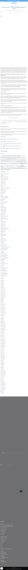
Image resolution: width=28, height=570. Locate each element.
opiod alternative (3, 231)
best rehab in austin (12, 158)
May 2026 (2, 284)
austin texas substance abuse (17, 157)
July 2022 (2, 349)
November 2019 (3, 371)
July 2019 (2, 377)
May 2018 (2, 391)
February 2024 (2, 322)
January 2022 (2, 357)
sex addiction (2, 252)
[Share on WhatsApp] (10, 117)
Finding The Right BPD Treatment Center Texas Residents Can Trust (11, 148)
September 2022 (3, 346)
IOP (1, 220)
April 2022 (2, 353)
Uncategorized (2, 269)
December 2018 (3, 384)
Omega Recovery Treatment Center (17, 10)
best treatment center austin (20, 158)
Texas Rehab (2, 262)
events (1, 200)
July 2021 (2, 360)
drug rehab (20, 120)
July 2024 (2, 315)
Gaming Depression (3, 210)
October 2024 (2, 311)
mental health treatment (15, 163)
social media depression (4, 255)
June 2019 (2, 378)
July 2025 (2, 298)
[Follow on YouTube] (5, 561)
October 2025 (2, 294)
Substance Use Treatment (4, 536)
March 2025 (2, 304)
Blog (1, 186)
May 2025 (2, 301)
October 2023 (2, 328)
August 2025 (2, 297)
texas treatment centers (4, 263)
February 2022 (2, 356)
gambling (2, 206)
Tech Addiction (21, 166)
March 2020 (2, 370)
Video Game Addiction (15, 168)
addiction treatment (17, 155)
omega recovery (23, 163)
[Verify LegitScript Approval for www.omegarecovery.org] (21, 491)
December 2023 (3, 325)
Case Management (3, 530)
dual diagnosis (2, 199)
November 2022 (3, 343)
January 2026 (2, 290)
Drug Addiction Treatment (4, 196)
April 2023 (2, 336)
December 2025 (3, 291)
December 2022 (3, 342)
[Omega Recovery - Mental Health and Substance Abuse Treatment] (14, 3)
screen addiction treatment (4, 248)
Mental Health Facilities (8, 163)
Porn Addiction (2, 238)
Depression (2, 193)
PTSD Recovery (3, 241)
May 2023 (2, 335)
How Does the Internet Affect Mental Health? (8, 141)
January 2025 (2, 307)
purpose (2, 242)
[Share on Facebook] (12, 117)
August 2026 (2, 280)
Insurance (2, 543)
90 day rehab (17, 120)
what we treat (2, 276)
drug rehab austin (23, 120)
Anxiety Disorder (3, 182)
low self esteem (3, 224)
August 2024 (2, 314)
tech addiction (2, 259)
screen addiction (3, 245)
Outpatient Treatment (3, 234)
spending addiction (3, 256)
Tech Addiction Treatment (4, 537)
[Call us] (4, 561)
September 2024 (3, 312)
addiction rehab (6, 155)
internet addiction (3, 217)
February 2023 (2, 339)
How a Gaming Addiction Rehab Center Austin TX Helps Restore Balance (11, 143)
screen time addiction (3, 249)
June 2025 (2, 300)
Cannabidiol (2, 189)
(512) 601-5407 (5, 552)
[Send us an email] (3, 561)
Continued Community (3, 529)
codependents (2, 192)
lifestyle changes (3, 221)
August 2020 (2, 363)
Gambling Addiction (3, 207)
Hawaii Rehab (2, 213)
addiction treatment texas (4, 178)
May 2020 (2, 367)
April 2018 (2, 392)
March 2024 (2, 321)
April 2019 (2, 381)
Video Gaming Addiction (5, 169)
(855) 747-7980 (4, 553)
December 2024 (3, 308)
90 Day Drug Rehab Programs (10, 120)
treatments (9, 168)
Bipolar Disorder (3, 185)
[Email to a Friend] (14, 117)
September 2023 (3, 329)
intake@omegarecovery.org (4, 554)
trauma (1, 266)
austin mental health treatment (6, 157)
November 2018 (3, 385)
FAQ (1, 547)
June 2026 (2, 283)
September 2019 (3, 374)
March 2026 (2, 287)
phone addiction (3, 235)
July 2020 (2, 364)
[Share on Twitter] (13, 117)
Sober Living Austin (10, 166)
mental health (3, 163)
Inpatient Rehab (3, 214)
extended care (2, 203)
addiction (2, 175)
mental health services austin (4, 228)
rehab (25, 120)
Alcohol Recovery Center (4, 179)
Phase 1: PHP (2, 523)
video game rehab (23, 168)
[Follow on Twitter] (2, 561)
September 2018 (3, 388)
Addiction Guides (3, 540)
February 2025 (2, 305)
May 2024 (2, 318)
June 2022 (2, 350)
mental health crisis (3, 227)
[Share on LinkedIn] (17, 117)
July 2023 (2, 332)
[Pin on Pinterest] (16, 117)
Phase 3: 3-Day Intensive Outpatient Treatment (7, 526)
